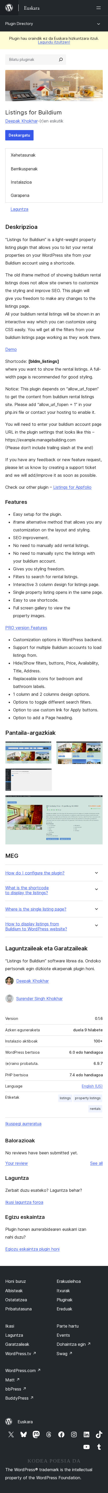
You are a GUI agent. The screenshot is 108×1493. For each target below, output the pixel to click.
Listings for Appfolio (72, 487)
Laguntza (19, 209)
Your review (16, 1163)
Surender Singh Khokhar (39, 998)
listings (65, 1098)
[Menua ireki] (99, 8)
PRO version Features (26, 627)
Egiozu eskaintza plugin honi (32, 1249)
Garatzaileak (17, 1344)
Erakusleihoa (69, 1281)
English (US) (92, 1086)
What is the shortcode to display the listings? (27, 890)
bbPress (15, 1389)
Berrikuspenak (24, 168)
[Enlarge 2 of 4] (95, 748)
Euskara (25, 1421)
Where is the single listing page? (35, 909)
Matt (12, 1379)
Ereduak (64, 1308)
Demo (11, 349)
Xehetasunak (23, 155)
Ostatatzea (16, 1299)
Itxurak (63, 1290)
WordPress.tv (20, 1353)
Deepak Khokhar (21, 121)
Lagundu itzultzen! (54, 42)
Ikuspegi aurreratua (23, 1123)
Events (63, 1335)
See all (96, 1163)
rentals (95, 1109)
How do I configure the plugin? (34, 873)
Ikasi (9, 1326)
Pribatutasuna (18, 1308)
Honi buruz (15, 1281)
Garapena (20, 195)
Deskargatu (19, 135)
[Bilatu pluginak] (61, 59)
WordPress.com (23, 1370)
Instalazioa (21, 182)
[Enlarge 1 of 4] (44, 748)
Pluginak (65, 1299)
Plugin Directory (19, 23)
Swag (65, 1353)
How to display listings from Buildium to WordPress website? (36, 926)
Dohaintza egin (74, 1344)
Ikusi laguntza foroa (24, 1202)
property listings (88, 1098)
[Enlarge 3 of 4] (44, 775)
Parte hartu (68, 1326)
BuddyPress (19, 1398)
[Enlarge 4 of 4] (95, 802)
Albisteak (14, 1290)
